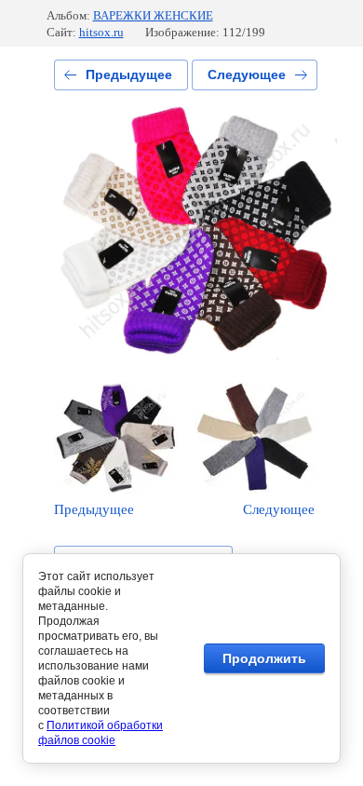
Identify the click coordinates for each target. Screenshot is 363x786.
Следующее (247, 74)
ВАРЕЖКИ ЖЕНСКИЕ (153, 15)
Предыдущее (129, 74)
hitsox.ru (101, 32)
